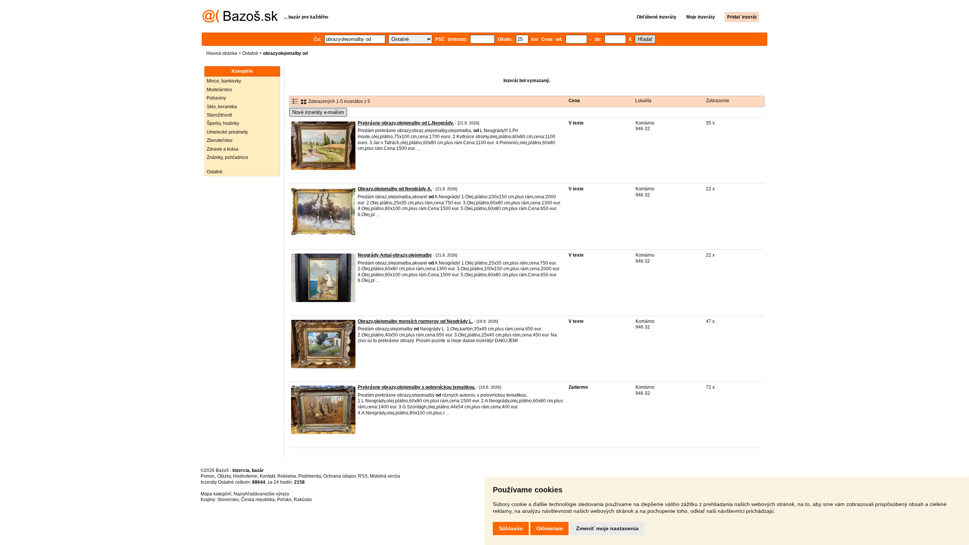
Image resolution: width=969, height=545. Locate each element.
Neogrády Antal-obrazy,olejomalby (395, 255)
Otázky (224, 476)
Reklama (286, 476)
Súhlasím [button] (511, 528)
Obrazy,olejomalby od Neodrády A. (395, 189)
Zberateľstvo (219, 140)
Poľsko (284, 499)
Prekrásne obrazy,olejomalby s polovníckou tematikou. (416, 387)
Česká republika (258, 499)
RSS (363, 476)
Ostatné (250, 53)
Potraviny (216, 98)
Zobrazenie (717, 100)
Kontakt (267, 476)
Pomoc (208, 476)
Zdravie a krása (222, 149)
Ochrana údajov (339, 476)
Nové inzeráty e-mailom (318, 112)
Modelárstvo (219, 89)
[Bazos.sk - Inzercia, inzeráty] (240, 21)
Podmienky (309, 476)
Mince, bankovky (224, 81)
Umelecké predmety (227, 132)
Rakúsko (303, 499)
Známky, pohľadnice (227, 157)
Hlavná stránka (221, 53)
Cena (574, 100)
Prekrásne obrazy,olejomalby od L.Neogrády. (406, 123)
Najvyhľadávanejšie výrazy (261, 494)
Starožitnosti (219, 115)
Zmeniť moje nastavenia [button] (607, 528)
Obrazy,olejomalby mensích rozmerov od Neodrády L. (415, 321)
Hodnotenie (245, 476)
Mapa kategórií (216, 494)
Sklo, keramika (222, 106)
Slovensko (228, 499)
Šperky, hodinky (223, 123)
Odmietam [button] (549, 528)
